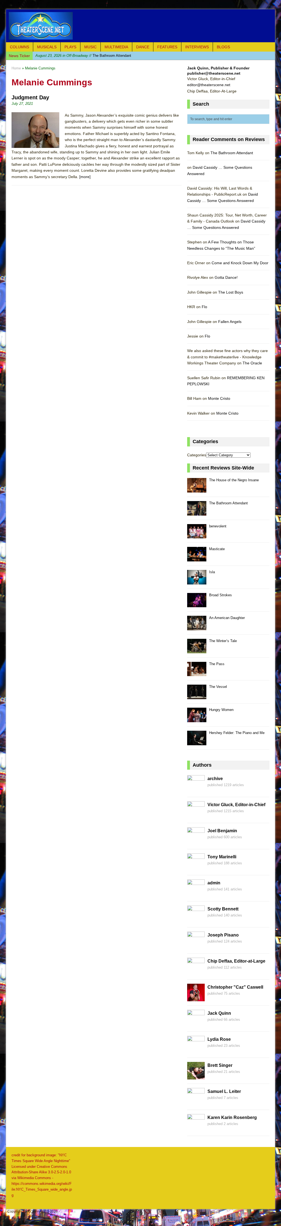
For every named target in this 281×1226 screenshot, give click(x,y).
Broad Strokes (220, 595)
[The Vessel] (196, 696)
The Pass (216, 664)
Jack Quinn (219, 1013)
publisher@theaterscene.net (213, 73)
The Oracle (252, 363)
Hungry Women (221, 710)
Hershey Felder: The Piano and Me (237, 733)
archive (215, 778)
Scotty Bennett (222, 909)
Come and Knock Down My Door (240, 263)
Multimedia (116, 47)
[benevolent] (196, 535)
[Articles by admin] (196, 894)
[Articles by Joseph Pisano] (196, 946)
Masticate (217, 549)
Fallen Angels (229, 321)
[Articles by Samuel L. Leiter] (196, 1102)
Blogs (223, 47)
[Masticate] (196, 558)
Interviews (197, 47)
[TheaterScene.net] (140, 25)
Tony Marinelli (221, 856)
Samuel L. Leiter (224, 1091)
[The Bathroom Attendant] (196, 512)
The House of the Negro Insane (234, 480)
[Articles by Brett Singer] (196, 1076)
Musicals (47, 47)
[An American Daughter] (196, 627)
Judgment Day (30, 97)
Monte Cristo (219, 398)
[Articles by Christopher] (196, 998)
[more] (85, 177)
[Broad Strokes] (196, 604)
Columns (19, 47)
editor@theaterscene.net (208, 85)
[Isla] (196, 581)
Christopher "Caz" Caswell (235, 987)
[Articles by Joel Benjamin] (196, 842)
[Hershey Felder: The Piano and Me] (196, 742)
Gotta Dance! (226, 277)
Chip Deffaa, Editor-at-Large (236, 961)
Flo (204, 307)
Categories (196, 455)
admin (213, 883)
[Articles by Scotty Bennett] (196, 920)
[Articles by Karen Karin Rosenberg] (196, 1128)
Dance (142, 47)
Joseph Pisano (223, 935)
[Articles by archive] (196, 790)
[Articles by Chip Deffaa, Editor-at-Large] (196, 972)
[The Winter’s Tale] (196, 650)
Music (90, 47)
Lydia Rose (219, 1039)
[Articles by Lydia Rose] (196, 1050)
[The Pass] (196, 673)
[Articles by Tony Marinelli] (196, 868)
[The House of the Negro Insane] (196, 489)
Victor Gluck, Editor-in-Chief (236, 804)
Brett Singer (219, 1065)
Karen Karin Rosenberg (232, 1117)
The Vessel (218, 687)
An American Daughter (227, 618)
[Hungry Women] (196, 719)
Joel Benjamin (222, 830)
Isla (212, 572)
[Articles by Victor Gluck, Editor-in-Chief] (196, 816)
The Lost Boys (230, 292)
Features (167, 47)
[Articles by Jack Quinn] (196, 1024)
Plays (70, 47)
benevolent (72, 56)
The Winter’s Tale (223, 641)
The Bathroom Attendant (231, 153)
